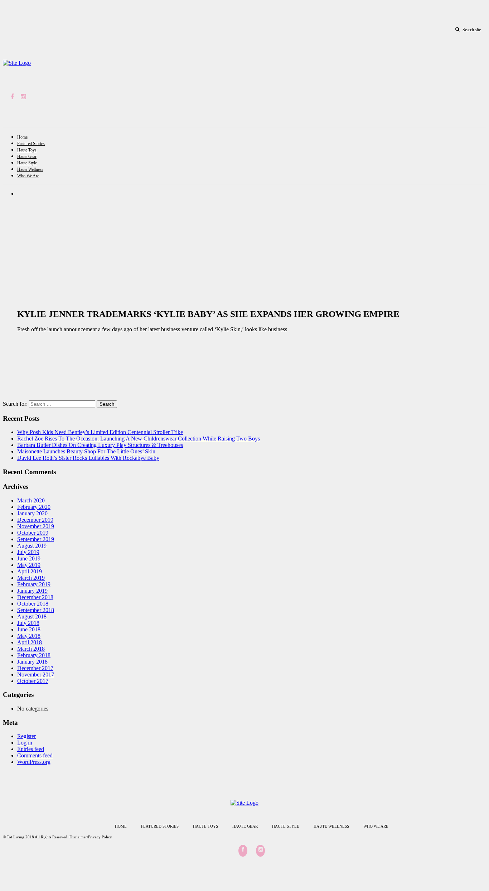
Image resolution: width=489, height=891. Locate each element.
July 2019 (28, 552)
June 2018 (28, 629)
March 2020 (31, 500)
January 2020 (32, 513)
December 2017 (35, 668)
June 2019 (28, 558)
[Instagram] (23, 97)
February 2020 (33, 507)
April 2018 (29, 642)
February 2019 (33, 584)
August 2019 (32, 546)
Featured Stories (31, 143)
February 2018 (33, 655)
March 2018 (31, 649)
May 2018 (28, 636)
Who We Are (28, 175)
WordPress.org (33, 762)
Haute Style (27, 162)
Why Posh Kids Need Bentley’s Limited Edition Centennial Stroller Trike (100, 432)
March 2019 (31, 578)
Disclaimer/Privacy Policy (90, 837)
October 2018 (32, 604)
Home (22, 137)
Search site (472, 29)
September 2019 (35, 539)
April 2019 (29, 571)
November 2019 (35, 526)
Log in (24, 743)
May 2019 (28, 565)
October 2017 (32, 681)
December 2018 (35, 597)
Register (26, 736)
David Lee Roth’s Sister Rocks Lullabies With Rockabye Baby (88, 458)
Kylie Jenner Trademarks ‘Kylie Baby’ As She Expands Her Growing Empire (208, 314)
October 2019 (32, 533)
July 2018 (28, 623)
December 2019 (35, 520)
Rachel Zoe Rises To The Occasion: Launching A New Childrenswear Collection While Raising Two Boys (138, 438)
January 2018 (32, 662)
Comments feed (35, 755)
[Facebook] (12, 97)
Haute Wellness (30, 169)
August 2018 (32, 616)
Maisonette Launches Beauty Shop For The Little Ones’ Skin (86, 451)
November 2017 (35, 674)
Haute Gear (27, 156)
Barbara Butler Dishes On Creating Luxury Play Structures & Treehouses (100, 445)
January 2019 (32, 591)
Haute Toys (27, 150)
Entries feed (30, 749)
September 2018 (35, 610)
